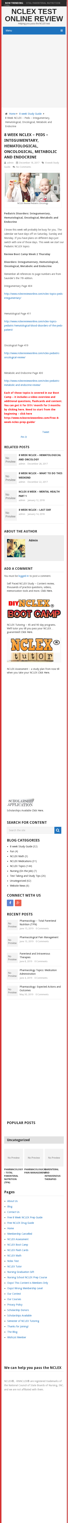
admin (10, 162)
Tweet (45, 432)
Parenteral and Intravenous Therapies (35, 955)
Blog (9, 1206)
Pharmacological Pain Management (39, 937)
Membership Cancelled (19, 1233)
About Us (12, 1201)
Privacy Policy (14, 1304)
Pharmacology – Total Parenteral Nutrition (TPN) (32, 4)
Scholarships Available (19, 1315)
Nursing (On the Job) (21, 871)
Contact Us (13, 1212)
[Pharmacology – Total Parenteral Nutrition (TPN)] (13, 1157)
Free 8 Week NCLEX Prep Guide (24, 1217)
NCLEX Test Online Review (34, 15)
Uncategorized (18, 880)
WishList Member (16, 1337)
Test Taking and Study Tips (25, 875)
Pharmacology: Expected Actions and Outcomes (40, 988)
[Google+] (18, 903)
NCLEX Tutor (14, 1266)
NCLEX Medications (21, 861)
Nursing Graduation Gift (20, 1271)
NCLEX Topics (17, 866)
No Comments (23, 167)
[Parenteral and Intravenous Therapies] (54, 1157)
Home (12, 113)
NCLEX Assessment (17, 1239)
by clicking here (14, 409)
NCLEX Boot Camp (17, 1244)
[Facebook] (10, 903)
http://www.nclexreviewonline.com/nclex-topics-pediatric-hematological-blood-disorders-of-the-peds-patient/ (33, 325)
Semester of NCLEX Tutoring (23, 1321)
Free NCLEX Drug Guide (20, 1222)
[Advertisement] (34, 71)
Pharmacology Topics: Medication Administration (38, 972)
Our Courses (14, 1299)
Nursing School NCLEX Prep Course (27, 1277)
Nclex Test (13, 1261)
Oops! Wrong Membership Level (25, 1288)
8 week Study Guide (30, 113)
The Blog (12, 1331)
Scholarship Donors (18, 1310)
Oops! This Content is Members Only (27, 1282)
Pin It (24, 436)
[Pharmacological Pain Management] (33, 1157)
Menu (9, 30)
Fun (12, 851)
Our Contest (14, 1293)
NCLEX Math (17, 856)
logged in (23, 575)
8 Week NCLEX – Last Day (35, 509)
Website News (17, 885)
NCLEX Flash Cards (17, 1250)
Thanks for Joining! (17, 1326)
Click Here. (47, 590)
